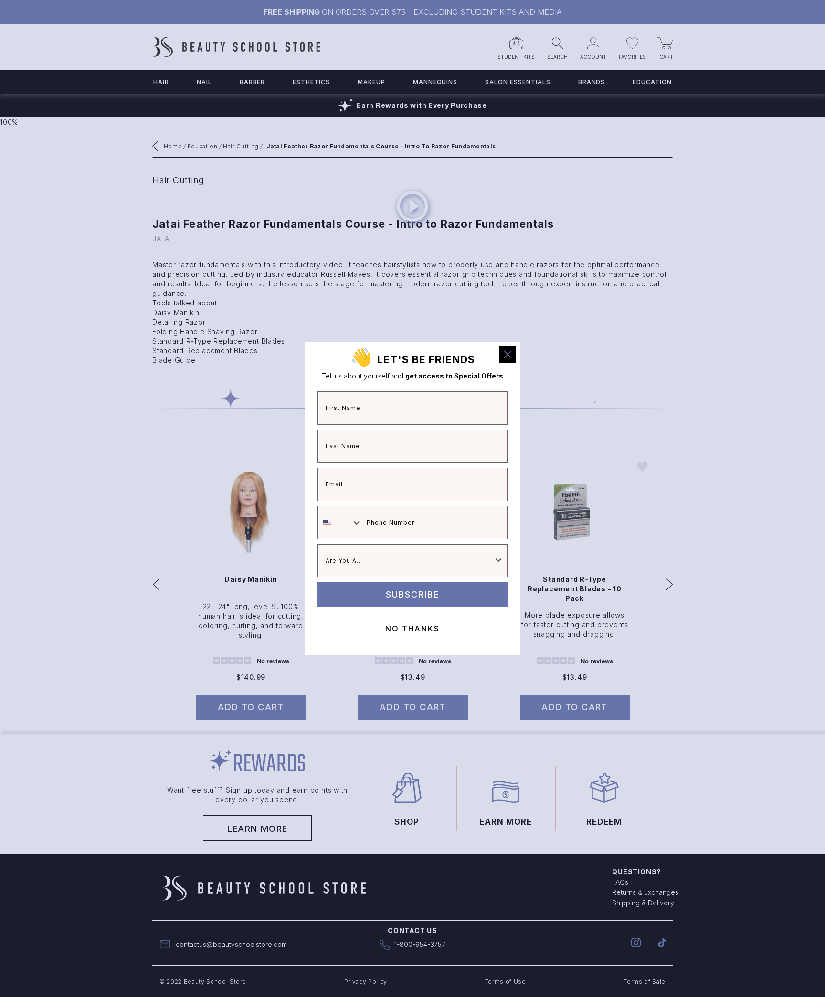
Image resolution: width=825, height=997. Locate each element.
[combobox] (340, 522)
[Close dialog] (507, 354)
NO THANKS (412, 628)
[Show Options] (498, 561)
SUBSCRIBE (412, 594)
